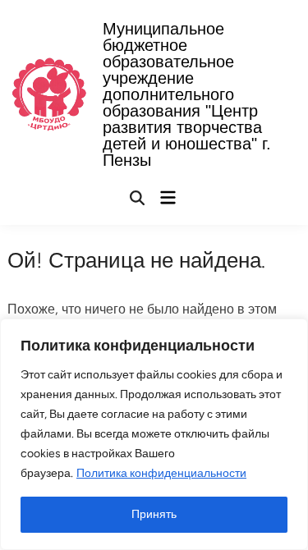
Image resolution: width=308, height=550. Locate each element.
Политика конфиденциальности (161, 473)
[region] (154, 434)
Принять (154, 514)
